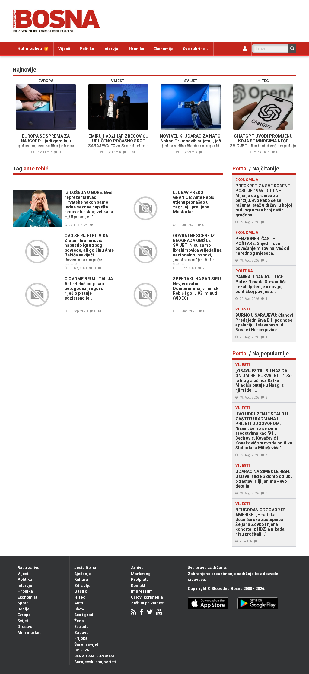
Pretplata (140, 579)
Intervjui (111, 48)
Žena (79, 620)
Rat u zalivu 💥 (33, 48)
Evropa (24, 614)
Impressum (142, 591)
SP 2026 (81, 650)
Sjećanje (82, 573)
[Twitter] (150, 612)
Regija (24, 609)
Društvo (25, 626)
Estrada (81, 626)
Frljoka (81, 638)
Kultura (81, 579)
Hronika (136, 48)
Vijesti (64, 48)
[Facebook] (141, 612)
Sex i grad (83, 614)
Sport (23, 603)
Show (79, 609)
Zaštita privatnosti (148, 603)
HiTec (79, 597)
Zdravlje (82, 585)
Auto (78, 603)
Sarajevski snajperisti (95, 662)
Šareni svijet (86, 644)
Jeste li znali (86, 567)
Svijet (23, 620)
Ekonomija (164, 48)
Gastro (80, 591)
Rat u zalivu (29, 567)
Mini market (29, 632)
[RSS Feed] (133, 612)
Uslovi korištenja (147, 597)
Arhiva (137, 567)
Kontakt (138, 585)
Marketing (141, 573)
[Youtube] (159, 612)
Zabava (81, 632)
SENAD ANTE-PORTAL (94, 656)
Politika (87, 48)
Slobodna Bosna (227, 588)
